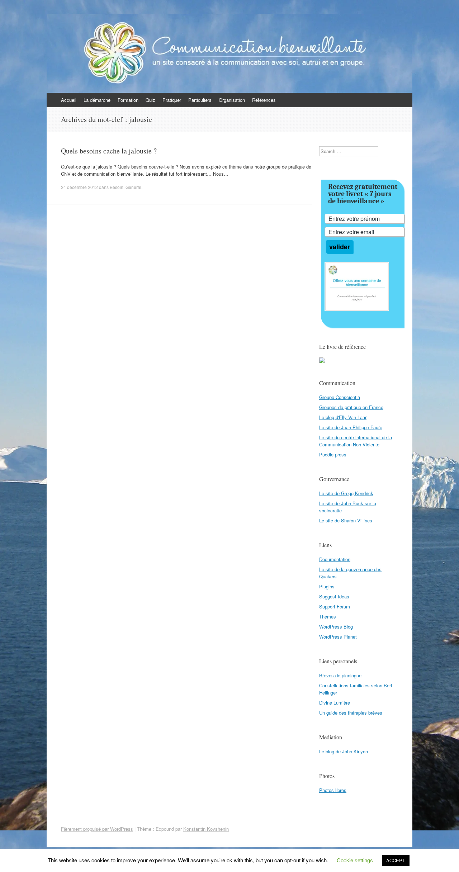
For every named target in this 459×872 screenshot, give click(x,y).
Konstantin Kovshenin (206, 828)
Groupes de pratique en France (351, 407)
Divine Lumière (334, 702)
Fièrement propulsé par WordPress (97, 828)
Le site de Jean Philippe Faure (350, 427)
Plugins (327, 586)
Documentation (334, 559)
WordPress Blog (336, 626)
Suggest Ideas (334, 596)
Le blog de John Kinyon (343, 751)
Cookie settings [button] (355, 860)
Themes (327, 616)
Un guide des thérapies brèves (350, 712)
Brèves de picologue (340, 675)
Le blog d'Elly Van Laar (342, 417)
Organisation (232, 99)
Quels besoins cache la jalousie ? (109, 151)
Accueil (68, 99)
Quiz (150, 99)
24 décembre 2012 (79, 187)
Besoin (116, 187)
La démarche (97, 99)
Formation (128, 99)
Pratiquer (171, 99)
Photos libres (332, 790)
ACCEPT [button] (395, 860)
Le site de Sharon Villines (345, 520)
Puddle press (332, 454)
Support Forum (334, 606)
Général (133, 187)
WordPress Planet (338, 636)
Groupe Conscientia (339, 397)
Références (264, 99)
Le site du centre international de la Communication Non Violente (355, 441)
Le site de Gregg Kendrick (346, 493)
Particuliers (200, 99)
